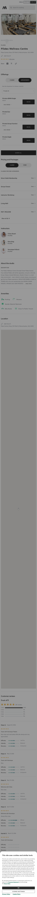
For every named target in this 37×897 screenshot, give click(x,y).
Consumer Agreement (13, 882)
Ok (19, 888)
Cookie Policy (16, 894)
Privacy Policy (7, 883)
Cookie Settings (18, 891)
